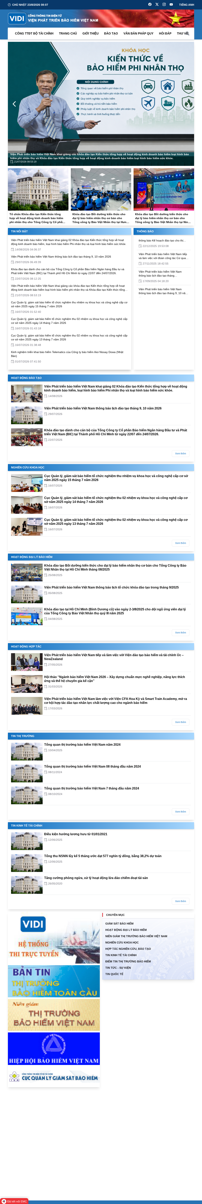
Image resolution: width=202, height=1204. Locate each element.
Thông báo (145, 231)
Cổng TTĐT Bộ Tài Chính (34, 33)
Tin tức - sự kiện (118, 967)
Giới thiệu (90, 33)
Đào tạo (111, 33)
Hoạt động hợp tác (26, 646)
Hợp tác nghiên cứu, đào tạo (128, 948)
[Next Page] (188, 104)
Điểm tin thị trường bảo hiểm (128, 961)
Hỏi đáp (165, 33)
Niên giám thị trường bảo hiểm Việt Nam (136, 936)
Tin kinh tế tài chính (26, 825)
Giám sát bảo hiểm (119, 923)
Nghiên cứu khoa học (27, 467)
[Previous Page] (14, 104)
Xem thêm (180, 453)
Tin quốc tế (114, 974)
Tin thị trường (22, 736)
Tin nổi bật (19, 231)
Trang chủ (68, 33)
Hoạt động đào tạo (26, 377)
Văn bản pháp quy (138, 33)
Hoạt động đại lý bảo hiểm (31, 557)
